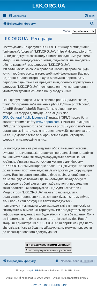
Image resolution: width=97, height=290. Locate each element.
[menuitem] (17, 16)
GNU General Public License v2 (25, 117)
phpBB (35, 270)
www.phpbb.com (47, 122)
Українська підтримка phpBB (70, 277)
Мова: (67, 31)
